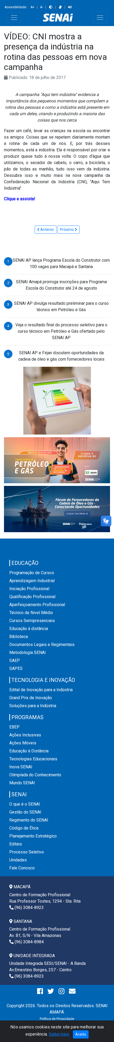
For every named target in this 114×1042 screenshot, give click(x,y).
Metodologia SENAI (27, 652)
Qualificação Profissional (32, 596)
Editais (15, 844)
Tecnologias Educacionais (33, 758)
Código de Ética (23, 828)
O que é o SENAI (24, 804)
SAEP (14, 660)
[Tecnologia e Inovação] (57, 400)
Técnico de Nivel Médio (31, 612)
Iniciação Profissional (29, 588)
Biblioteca (18, 636)
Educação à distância (28, 628)
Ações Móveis (22, 742)
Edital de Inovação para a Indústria (41, 689)
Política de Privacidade (57, 1019)
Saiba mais (59, 1034)
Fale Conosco (22, 867)
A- (41, 7)
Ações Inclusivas (25, 734)
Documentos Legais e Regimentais (41, 644)
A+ (32, 7)
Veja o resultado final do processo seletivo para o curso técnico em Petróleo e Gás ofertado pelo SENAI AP (61, 331)
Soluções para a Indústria (32, 705)
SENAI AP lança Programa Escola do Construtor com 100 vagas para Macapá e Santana (61, 263)
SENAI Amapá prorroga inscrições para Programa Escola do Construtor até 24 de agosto (61, 285)
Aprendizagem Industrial (32, 580)
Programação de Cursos (31, 572)
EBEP (14, 727)
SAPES (16, 668)
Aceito (80, 1034)
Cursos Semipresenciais (32, 620)
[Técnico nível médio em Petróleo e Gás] (57, 459)
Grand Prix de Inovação (30, 697)
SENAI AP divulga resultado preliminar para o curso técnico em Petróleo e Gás (61, 306)
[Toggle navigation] (14, 17)
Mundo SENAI (22, 782)
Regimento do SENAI (28, 820)
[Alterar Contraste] (50, 7)
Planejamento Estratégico (33, 836)
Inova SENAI (20, 766)
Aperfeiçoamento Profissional (37, 604)
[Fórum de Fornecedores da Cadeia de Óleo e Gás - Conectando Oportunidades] (57, 508)
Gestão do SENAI (25, 812)
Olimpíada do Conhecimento (35, 774)
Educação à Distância (29, 750)
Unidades (18, 859)
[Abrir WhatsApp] (101, 1028)
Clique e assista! (19, 198)
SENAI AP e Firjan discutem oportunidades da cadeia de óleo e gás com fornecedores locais (61, 356)
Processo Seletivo (26, 852)
